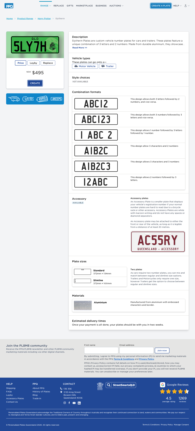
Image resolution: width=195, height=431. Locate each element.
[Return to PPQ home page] (9, 5)
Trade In (37, 398)
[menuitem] (45, 6)
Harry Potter (44, 18)
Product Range (25, 18)
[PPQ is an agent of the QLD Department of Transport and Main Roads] (100, 386)
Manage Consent (181, 425)
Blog (35, 395)
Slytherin (60, 18)
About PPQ (38, 388)
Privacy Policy (146, 359)
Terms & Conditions (124, 359)
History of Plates (41, 391)
